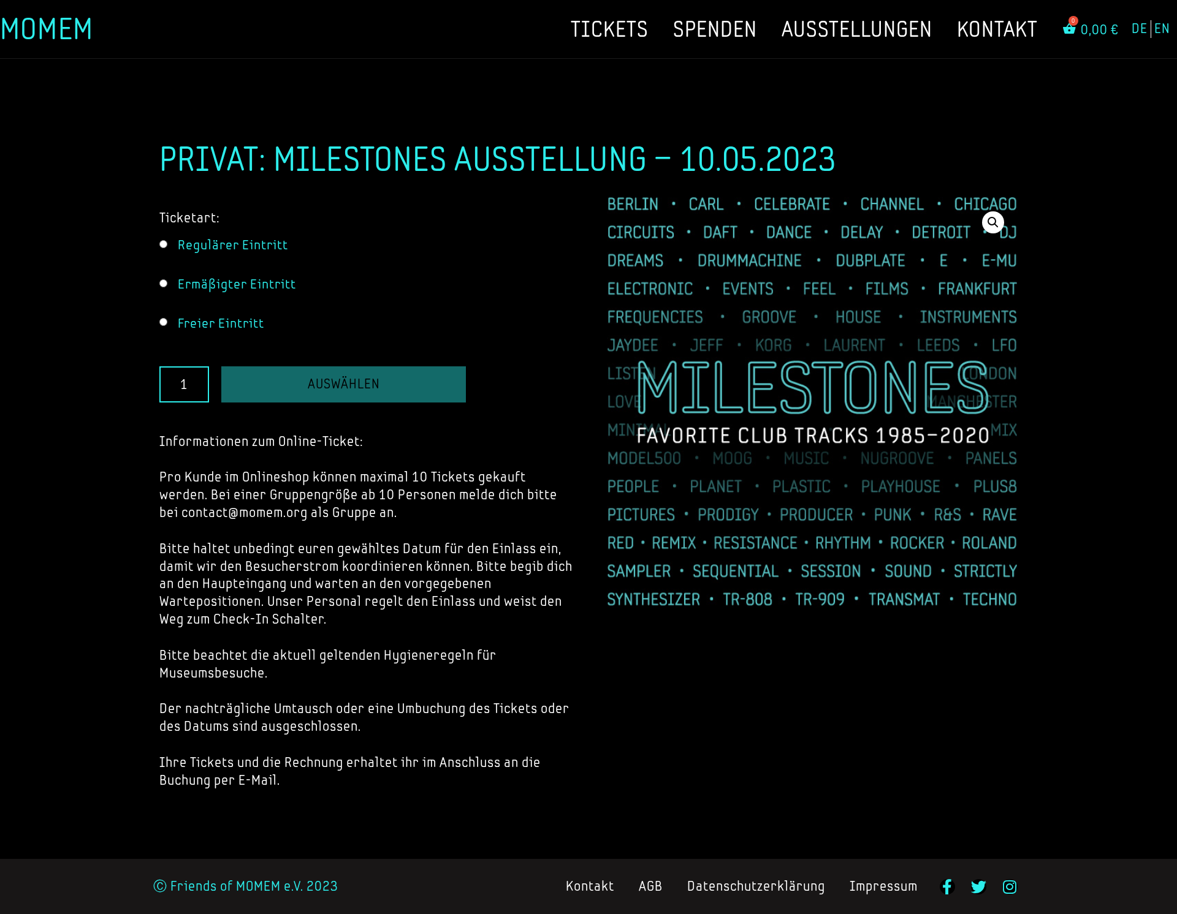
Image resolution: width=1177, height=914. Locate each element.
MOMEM (46, 28)
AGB (651, 886)
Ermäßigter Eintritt (237, 284)
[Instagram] (1010, 886)
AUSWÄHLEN (344, 384)
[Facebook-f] (947, 886)
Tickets (610, 29)
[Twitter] (978, 886)
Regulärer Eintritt (233, 244)
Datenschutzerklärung (756, 886)
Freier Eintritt (221, 323)
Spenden (715, 29)
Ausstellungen (857, 29)
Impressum (884, 886)
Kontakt (997, 29)
